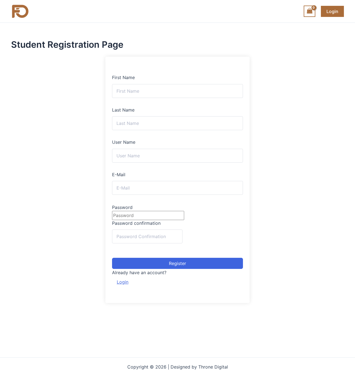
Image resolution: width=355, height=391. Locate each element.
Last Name (123, 110)
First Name (123, 77)
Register (177, 263)
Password (122, 207)
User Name (123, 142)
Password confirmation (136, 223)
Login (122, 282)
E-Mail (118, 174)
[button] (332, 11)
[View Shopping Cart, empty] (309, 11)
